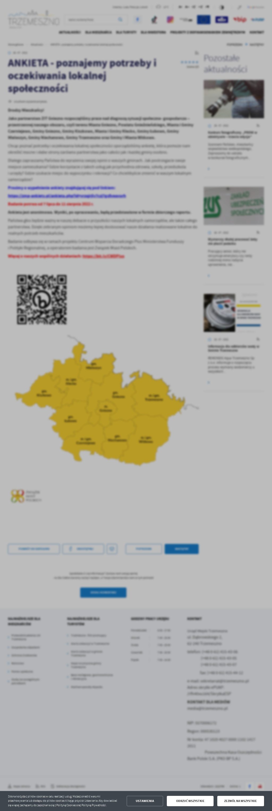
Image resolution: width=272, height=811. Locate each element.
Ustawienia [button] (145, 801)
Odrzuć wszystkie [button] (190, 801)
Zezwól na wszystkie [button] (240, 801)
